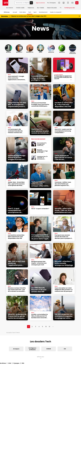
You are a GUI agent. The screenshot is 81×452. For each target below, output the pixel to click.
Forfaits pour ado (69, 8)
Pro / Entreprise (51, 3)
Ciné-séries (22, 12)
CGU (9, 363)
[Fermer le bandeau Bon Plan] (79, 16)
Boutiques (63, 2)
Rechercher (31, 2)
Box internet (9, 8)
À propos (16, 363)
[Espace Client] (77, 3)
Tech (29, 12)
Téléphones (31, 8)
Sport (35, 12)
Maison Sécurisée (52, 8)
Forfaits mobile (20, 8)
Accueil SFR (5, 3)
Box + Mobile (40, 8)
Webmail (72, 2)
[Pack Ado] (64, 70)
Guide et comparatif (55, 12)
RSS (23, 363)
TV (60, 8)
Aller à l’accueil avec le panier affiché (68, 2)
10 (46, 326)
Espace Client (77, 3)
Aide (59, 2)
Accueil (15, 12)
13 (49, 326)
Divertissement (43, 12)
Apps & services (40, 3)
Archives (3, 363)
